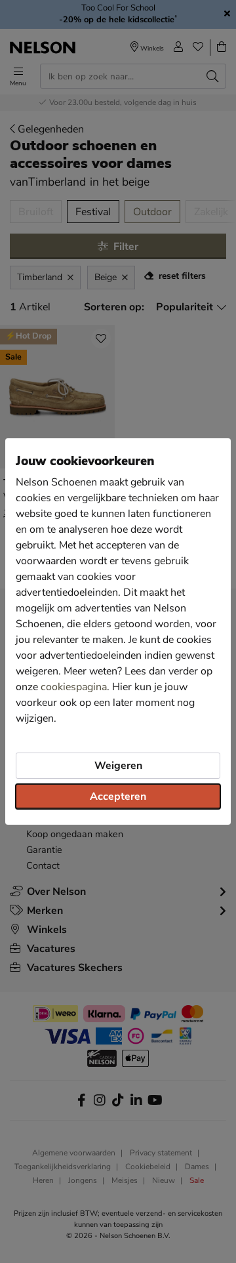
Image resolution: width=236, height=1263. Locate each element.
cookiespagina (74, 687)
